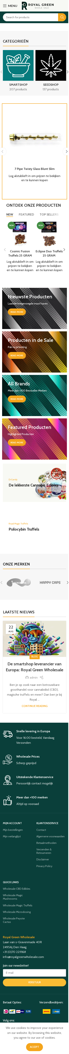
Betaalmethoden (46, 843)
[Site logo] (38, 5)
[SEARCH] (62, 17)
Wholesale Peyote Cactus (14, 920)
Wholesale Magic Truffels (17, 905)
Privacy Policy (44, 866)
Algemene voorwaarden (50, 836)
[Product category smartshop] (18, 72)
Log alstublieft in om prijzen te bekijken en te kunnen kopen (20, 266)
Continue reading (35, 706)
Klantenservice (47, 823)
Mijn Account (12, 823)
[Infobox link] (34, 737)
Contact (41, 830)
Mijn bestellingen (13, 830)
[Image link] (18, 1011)
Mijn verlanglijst (12, 836)
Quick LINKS (11, 882)
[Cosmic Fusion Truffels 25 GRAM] (20, 234)
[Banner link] (34, 308)
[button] (5, 249)
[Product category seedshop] (50, 72)
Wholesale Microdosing (17, 912)
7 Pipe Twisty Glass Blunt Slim (35, 169)
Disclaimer (42, 859)
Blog (34, 656)
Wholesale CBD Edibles (16, 888)
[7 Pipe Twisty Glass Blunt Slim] (34, 136)
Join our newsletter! (16, 965)
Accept (34, 1046)
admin (34, 677)
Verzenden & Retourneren (44, 851)
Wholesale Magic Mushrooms (13, 897)
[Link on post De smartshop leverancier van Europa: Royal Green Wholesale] (34, 639)
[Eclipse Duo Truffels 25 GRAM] (49, 234)
